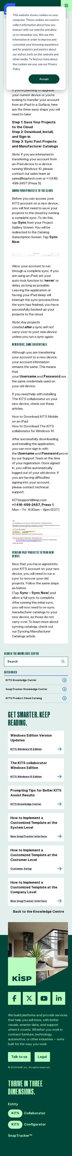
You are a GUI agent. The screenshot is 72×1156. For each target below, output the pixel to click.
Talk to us (19, 1057)
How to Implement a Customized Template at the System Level (33, 823)
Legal (42, 1057)
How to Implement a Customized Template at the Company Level (33, 887)
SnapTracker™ (20, 1136)
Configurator (28, 1125)
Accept (44, 79)
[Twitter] (29, 998)
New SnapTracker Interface (28, 836)
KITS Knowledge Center (25, 804)
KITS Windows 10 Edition (26, 749)
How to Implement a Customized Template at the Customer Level (33, 855)
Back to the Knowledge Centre (38, 912)
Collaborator (28, 1113)
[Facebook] (14, 998)
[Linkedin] (58, 998)
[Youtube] (44, 998)
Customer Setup (21, 868)
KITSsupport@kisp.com (29, 500)
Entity (13, 1104)
